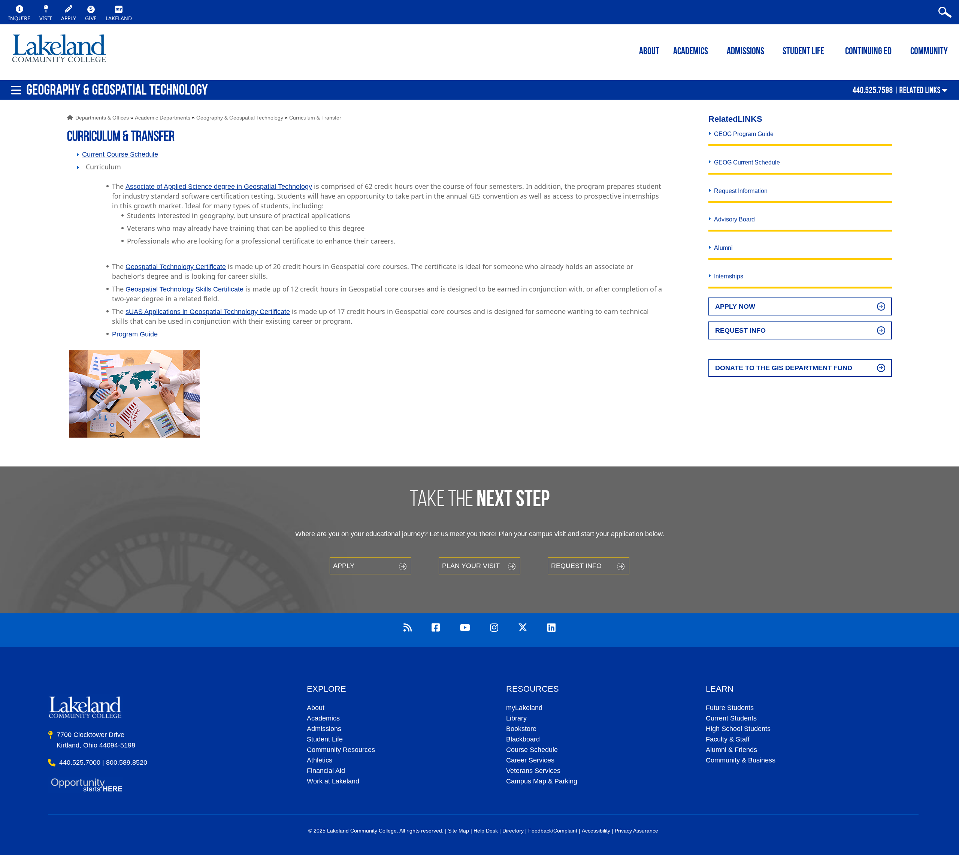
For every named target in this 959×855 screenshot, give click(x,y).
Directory (513, 831)
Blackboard (523, 739)
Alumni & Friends (731, 749)
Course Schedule (532, 749)
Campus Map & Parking (541, 781)
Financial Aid (326, 770)
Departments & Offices (102, 118)
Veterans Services (533, 770)
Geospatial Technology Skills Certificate (184, 289)
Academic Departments (162, 118)
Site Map (458, 831)
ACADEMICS (690, 52)
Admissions (745, 52)
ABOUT (649, 52)
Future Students (730, 708)
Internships (728, 276)
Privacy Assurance (636, 831)
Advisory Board (734, 219)
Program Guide (135, 334)
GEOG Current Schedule (747, 162)
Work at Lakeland (333, 781)
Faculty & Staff (728, 739)
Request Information (741, 191)
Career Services (530, 760)
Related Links (920, 89)
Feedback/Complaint (552, 831)
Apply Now (735, 306)
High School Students (738, 728)
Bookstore (521, 728)
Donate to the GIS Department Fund (783, 368)
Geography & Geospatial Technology (239, 118)
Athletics (319, 760)
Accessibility (596, 831)
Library (516, 718)
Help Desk (486, 831)
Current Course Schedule (120, 154)
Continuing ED (868, 52)
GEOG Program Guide (744, 134)
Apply (343, 566)
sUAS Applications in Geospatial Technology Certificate (207, 311)
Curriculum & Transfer (315, 118)
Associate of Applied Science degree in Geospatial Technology (218, 186)
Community (929, 52)
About (315, 708)
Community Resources (341, 749)
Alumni (723, 248)
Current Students (731, 718)
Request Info (740, 330)
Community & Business (740, 760)
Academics (323, 718)
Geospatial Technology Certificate (175, 267)
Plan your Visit (471, 566)
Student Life (803, 52)
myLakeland (59, 50)
